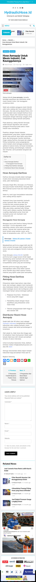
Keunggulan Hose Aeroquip (14, 163)
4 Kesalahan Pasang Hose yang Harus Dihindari (18, 2)
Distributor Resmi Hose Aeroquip (14, 168)
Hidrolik (6, 51)
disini (10, 347)
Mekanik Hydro (8, 64)
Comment (8, 402)
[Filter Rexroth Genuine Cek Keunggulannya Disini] (18, 33)
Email (7, 431)
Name (7, 423)
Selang (12, 51)
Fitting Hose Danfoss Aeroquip (14, 165)
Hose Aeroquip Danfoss (12, 161)
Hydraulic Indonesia (9, 323)
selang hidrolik (18, 255)
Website (7, 438)
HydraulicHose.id (18, 12)
